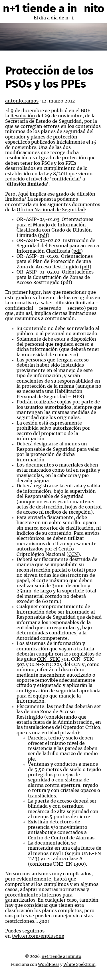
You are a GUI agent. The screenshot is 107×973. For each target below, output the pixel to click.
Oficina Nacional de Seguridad (51, 210)
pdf (43, 235)
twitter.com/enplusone (38, 936)
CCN (73, 554)
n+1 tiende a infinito (53, 9)
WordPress (48, 965)
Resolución (22, 116)
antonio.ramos (22, 101)
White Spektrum (79, 965)
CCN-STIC (48, 659)
